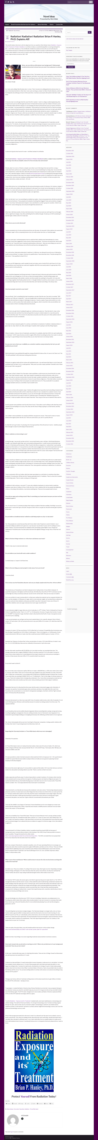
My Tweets (69, 50)
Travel (67, 546)
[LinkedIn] (11, 2)
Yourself (25, 1096)
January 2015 (69, 365)
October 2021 (69, 153)
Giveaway (68, 474)
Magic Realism (69, 500)
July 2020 (68, 197)
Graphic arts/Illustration (72, 477)
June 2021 (68, 165)
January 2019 (69, 249)
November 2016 (70, 313)
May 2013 (68, 423)
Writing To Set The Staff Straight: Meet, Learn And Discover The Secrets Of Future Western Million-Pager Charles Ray (78, 123)
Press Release (69, 520)
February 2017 (69, 304)
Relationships (69, 523)
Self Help (68, 535)
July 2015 (68, 348)
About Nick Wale (42, 24)
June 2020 (68, 200)
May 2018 (68, 272)
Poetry (68, 512)
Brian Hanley (10, 1109)
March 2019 (69, 243)
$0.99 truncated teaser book (36, 173)
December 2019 (70, 217)
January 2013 (69, 435)
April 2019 (68, 240)
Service (68, 538)
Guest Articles (69, 483)
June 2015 (68, 351)
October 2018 (69, 258)
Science (12, 41)
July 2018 (68, 266)
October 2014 (69, 374)
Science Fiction (69, 532)
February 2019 (69, 246)
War (67, 552)
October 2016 (69, 316)
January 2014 (69, 400)
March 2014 (69, 394)
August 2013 (69, 415)
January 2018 (69, 281)
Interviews (68, 494)
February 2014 (69, 397)
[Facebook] (5, 2)
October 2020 (69, 188)
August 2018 (69, 264)
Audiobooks (69, 456)
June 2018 (68, 269)
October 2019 (69, 223)
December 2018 (70, 252)
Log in (67, 571)
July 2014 (68, 383)
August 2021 (69, 159)
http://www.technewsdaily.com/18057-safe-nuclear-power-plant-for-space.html (26, 929)
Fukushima (21, 1109)
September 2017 (70, 290)
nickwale (8, 41)
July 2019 (68, 232)
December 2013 (70, 403)
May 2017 (68, 295)
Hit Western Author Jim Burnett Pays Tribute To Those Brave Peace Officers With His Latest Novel (78, 117)
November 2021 (70, 150)
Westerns (68, 555)
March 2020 (69, 208)
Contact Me (59, 24)
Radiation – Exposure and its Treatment (20, 1001)
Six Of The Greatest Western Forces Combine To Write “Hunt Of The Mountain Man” (78, 83)
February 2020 (69, 211)
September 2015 (70, 342)
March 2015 (69, 359)
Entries (69, 574)
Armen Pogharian (70, 128)
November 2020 (70, 185)
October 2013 (69, 409)
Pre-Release (69, 517)
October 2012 (69, 444)
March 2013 (69, 429)
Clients (52, 24)
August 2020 (69, 194)
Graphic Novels (70, 480)
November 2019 (70, 220)
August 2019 (69, 229)
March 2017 (69, 301)
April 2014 (68, 391)
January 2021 (69, 179)
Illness (67, 488)
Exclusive (68, 465)
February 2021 (69, 176)
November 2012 (70, 441)
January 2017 (69, 307)
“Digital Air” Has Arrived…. (14, 30)
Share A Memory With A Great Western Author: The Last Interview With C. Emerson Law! (78, 89)
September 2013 (70, 412)
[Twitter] (8, 2)
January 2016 (69, 336)
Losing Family (69, 497)
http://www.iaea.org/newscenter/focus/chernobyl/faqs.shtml (21, 835)
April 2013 (68, 426)
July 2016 (68, 325)
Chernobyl (16, 1109)
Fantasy (68, 468)
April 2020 (68, 205)
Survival (68, 544)
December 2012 (70, 438)
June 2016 (68, 327)
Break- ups (68, 459)
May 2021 (68, 168)
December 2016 (70, 310)
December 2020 (70, 182)
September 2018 (70, 261)
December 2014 (70, 368)
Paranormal (69, 509)
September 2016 (70, 319)
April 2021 (68, 171)
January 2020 (69, 214)
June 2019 (68, 234)
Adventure (68, 453)
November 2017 (70, 284)
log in (11, 1131)
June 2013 (68, 420)
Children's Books (70, 462)
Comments (70, 577)
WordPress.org (70, 580)
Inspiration (68, 491)
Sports (67, 541)
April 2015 (68, 356)
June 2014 (68, 386)
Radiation (27, 1109)
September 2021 (70, 156)
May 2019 (68, 237)
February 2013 (69, 432)
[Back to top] (94, 1136)
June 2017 (68, 293)
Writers (68, 558)
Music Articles (69, 506)
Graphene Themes (16, 1138)
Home (7, 24)
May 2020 (68, 203)
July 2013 (68, 417)
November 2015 (70, 339)
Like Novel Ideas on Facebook (74, 38)
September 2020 (70, 191)
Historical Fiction (70, 485)
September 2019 (70, 226)
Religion (68, 526)
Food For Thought (70, 471)
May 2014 (68, 388)
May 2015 (68, 354)
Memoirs (68, 503)
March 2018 (69, 278)
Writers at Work (70, 561)
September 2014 (70, 377)
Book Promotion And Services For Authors (23, 24)
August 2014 (69, 380)
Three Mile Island (34, 1109)
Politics (68, 514)
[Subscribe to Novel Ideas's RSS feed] (13, 2)
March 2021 (69, 173)
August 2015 (69, 345)
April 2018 (68, 275)
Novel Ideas (49, 16)
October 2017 (69, 287)
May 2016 (68, 330)
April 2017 (68, 298)
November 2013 (70, 406)
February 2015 (69, 362)
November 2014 (70, 371)
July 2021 (68, 162)
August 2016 (69, 322)
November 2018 (70, 255)
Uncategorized (69, 549)
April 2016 (68, 333)
